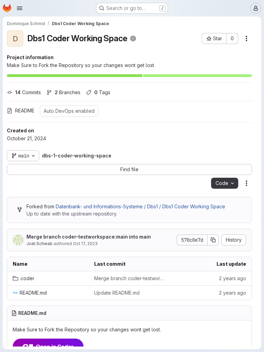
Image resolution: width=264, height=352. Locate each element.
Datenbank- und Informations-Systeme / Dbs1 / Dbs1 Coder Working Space (140, 206)
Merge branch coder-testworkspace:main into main (88, 237)
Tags (102, 92)
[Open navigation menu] (19, 8)
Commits (28, 92)
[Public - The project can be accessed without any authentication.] (133, 38)
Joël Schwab (39, 243)
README (24, 110)
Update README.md (117, 293)
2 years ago (232, 278)
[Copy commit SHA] (213, 239)
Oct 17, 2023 (85, 243)
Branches (67, 92)
